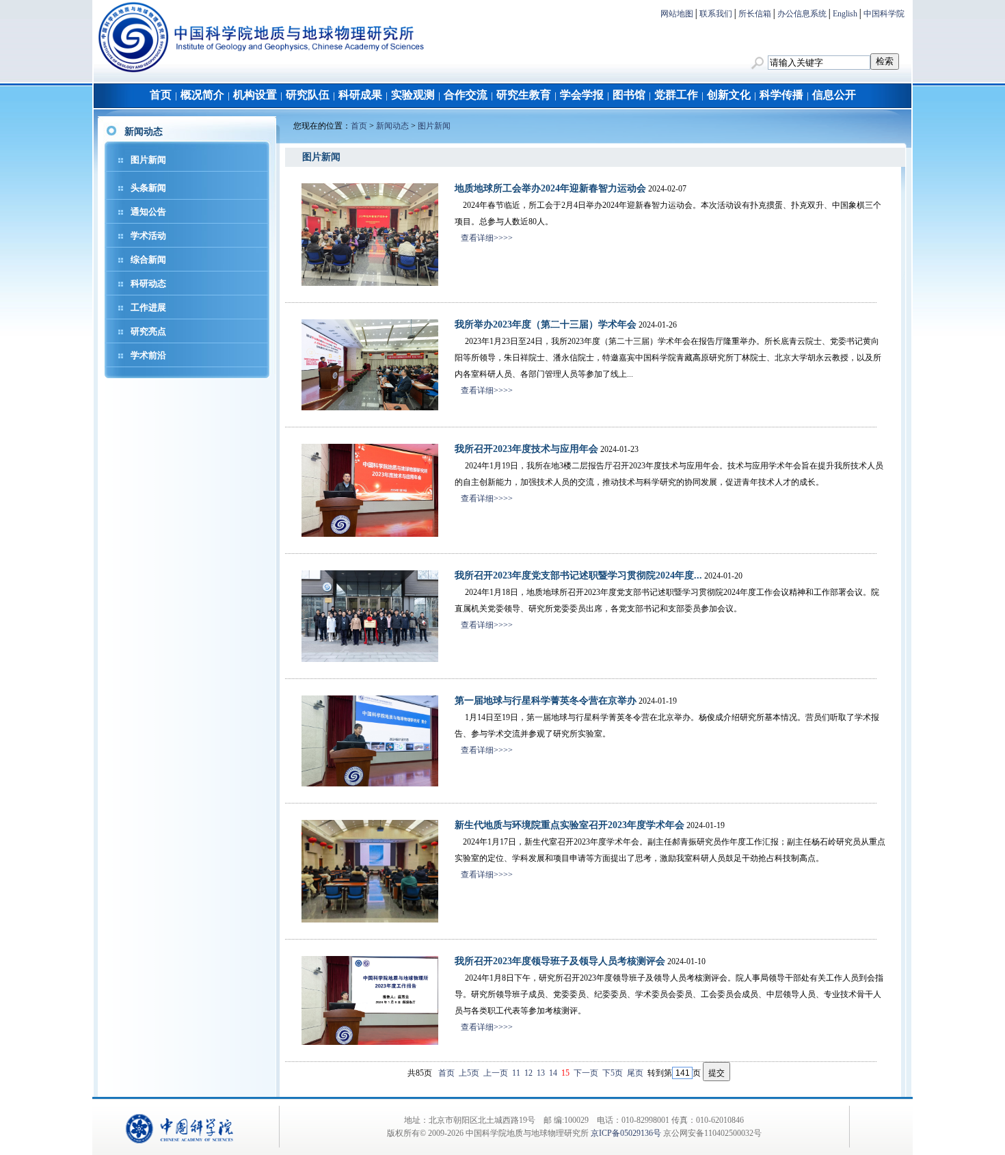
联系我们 (715, 13)
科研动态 (148, 283)
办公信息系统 (802, 13)
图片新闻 (148, 160)
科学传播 (781, 95)
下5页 (612, 1073)
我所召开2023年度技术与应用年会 (526, 449)
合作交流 (465, 95)
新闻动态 (392, 126)
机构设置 (255, 95)
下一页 (586, 1073)
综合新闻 (148, 259)
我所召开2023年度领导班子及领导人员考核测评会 (560, 961)
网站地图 (676, 13)
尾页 (635, 1073)
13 (541, 1073)
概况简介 (202, 95)
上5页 (469, 1073)
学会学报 (582, 95)
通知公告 (148, 212)
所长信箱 (754, 13)
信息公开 (834, 95)
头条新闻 (148, 188)
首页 (161, 95)
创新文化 (729, 95)
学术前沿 (148, 355)
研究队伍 (308, 95)
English (845, 13)
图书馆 (629, 95)
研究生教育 (523, 95)
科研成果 (360, 95)
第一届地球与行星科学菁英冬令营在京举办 (545, 700)
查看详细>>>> (487, 238)
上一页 (495, 1073)
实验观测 (413, 95)
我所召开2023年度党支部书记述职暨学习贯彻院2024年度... (578, 575)
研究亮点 (148, 331)
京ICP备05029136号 (626, 1133)
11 (516, 1073)
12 (528, 1073)
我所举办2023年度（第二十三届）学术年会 (545, 324)
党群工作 (676, 95)
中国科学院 (883, 13)
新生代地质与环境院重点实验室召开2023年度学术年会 (569, 825)
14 (553, 1073)
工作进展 (148, 307)
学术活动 (148, 235)
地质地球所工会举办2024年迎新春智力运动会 (550, 188)
